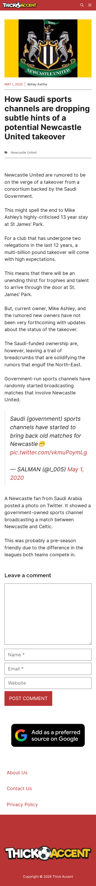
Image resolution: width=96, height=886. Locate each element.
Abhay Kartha (37, 84)
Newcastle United (24, 152)
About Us (17, 772)
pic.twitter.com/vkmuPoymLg (48, 452)
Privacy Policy (22, 804)
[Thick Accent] (19, 5)
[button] (82, 5)
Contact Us (19, 788)
